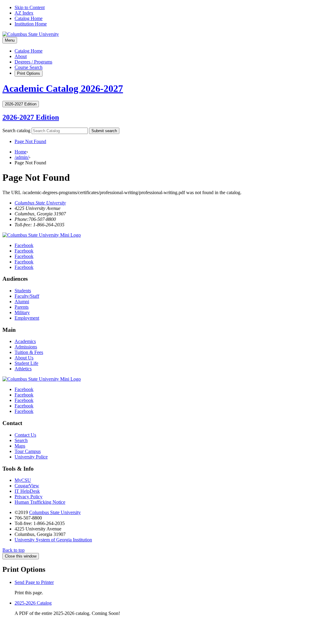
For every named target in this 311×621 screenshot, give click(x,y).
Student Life (26, 363)
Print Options (28, 73)
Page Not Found (30, 141)
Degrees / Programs (33, 61)
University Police (31, 456)
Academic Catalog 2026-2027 (62, 88)
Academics (25, 341)
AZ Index (24, 12)
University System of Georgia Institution (53, 539)
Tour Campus (28, 451)
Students (23, 290)
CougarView (27, 485)
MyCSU (23, 480)
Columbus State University (40, 202)
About (21, 56)
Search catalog (16, 130)
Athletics (23, 368)
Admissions (26, 346)
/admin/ (22, 157)
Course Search (29, 67)
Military (22, 312)
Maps (20, 445)
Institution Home (31, 23)
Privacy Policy (29, 496)
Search (21, 440)
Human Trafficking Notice (40, 502)
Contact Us (25, 434)
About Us (24, 357)
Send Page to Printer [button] (34, 582)
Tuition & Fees (29, 352)
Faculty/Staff (27, 296)
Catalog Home (29, 18)
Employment (27, 318)
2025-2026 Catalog (33, 603)
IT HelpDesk (27, 491)
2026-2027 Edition (30, 117)
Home (20, 151)
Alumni (22, 301)
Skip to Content (30, 7)
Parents (22, 307)
